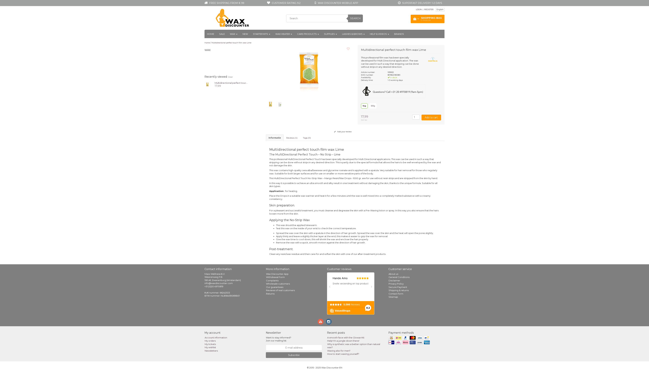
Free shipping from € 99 (226, 3)
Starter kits (261, 34)
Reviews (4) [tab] (291, 138)
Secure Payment (398, 287)
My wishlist (210, 347)
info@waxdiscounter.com (219, 283)
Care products (307, 34)
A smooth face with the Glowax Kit (345, 337)
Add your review (344, 131)
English (440, 9)
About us (393, 274)
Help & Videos (378, 34)
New (245, 34)
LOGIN (419, 9)
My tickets (210, 344)
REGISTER (429, 9)
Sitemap (393, 297)
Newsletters (211, 350)
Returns (270, 293)
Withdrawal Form (275, 277)
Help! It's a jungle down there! (343, 340)
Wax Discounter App (277, 274)
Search (355, 18)
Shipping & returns (399, 290)
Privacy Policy (396, 283)
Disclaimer (394, 280)
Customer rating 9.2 (286, 3)
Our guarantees (274, 287)
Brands (399, 34)
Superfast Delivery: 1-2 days (422, 3)
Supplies (329, 34)
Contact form (396, 293)
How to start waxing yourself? (343, 354)
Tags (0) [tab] (307, 138)
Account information (216, 337)
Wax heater (282, 34)
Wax (233, 34)
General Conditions (399, 277)
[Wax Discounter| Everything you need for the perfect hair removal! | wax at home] (233, 18)
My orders (210, 340)
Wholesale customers (278, 283)
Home (210, 34)
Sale (222, 34)
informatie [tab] (275, 138)
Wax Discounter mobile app (338, 3)
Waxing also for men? (338, 350)
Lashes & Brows (352, 34)
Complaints (272, 280)
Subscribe (294, 355)
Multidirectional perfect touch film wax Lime (231, 43)
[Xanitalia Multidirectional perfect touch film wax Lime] (207, 84)
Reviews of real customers (280, 290)
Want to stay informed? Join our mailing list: (278, 339)
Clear (230, 77)
